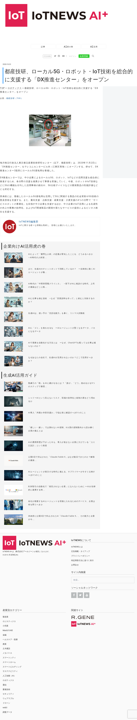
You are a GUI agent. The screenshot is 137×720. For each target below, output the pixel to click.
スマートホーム (9, 662)
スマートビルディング (12, 667)
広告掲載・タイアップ (80, 551)
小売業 (5, 626)
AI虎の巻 (68, 47)
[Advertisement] (48, 34)
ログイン (72, 56)
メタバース (7, 653)
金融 (4, 635)
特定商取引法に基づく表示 (82, 560)
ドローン (6, 703)
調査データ (7, 712)
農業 (4, 644)
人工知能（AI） (9, 676)
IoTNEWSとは (77, 547)
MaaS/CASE (8, 630)
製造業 (5, 617)
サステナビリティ (10, 671)
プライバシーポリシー (80, 556)
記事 (43, 47)
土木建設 (6, 648)
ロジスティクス (9, 621)
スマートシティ (9, 658)
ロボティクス (15, 88)
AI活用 (94, 47)
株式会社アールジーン (24, 551)
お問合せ (75, 565)
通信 (4, 685)
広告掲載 (47, 56)
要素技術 (6, 689)
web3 (5, 707)
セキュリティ (8, 694)
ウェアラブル (8, 698)
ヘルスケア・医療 (10, 639)
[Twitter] (80, 595)
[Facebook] (74, 595)
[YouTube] (86, 595)
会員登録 (84, 56)
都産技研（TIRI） (14, 98)
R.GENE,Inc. (14, 555)
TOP (2, 88)
